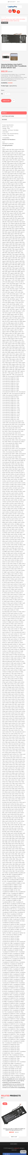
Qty (2, 93)
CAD (18, 1)
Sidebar (5, 22)
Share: (2, 90)
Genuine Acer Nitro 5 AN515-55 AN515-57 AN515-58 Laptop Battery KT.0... (14, 1129)
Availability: (4, 83)
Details (4, 113)
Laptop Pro (17, 1148)
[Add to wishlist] (14, 100)
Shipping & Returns (8, 116)
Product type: (5, 86)
